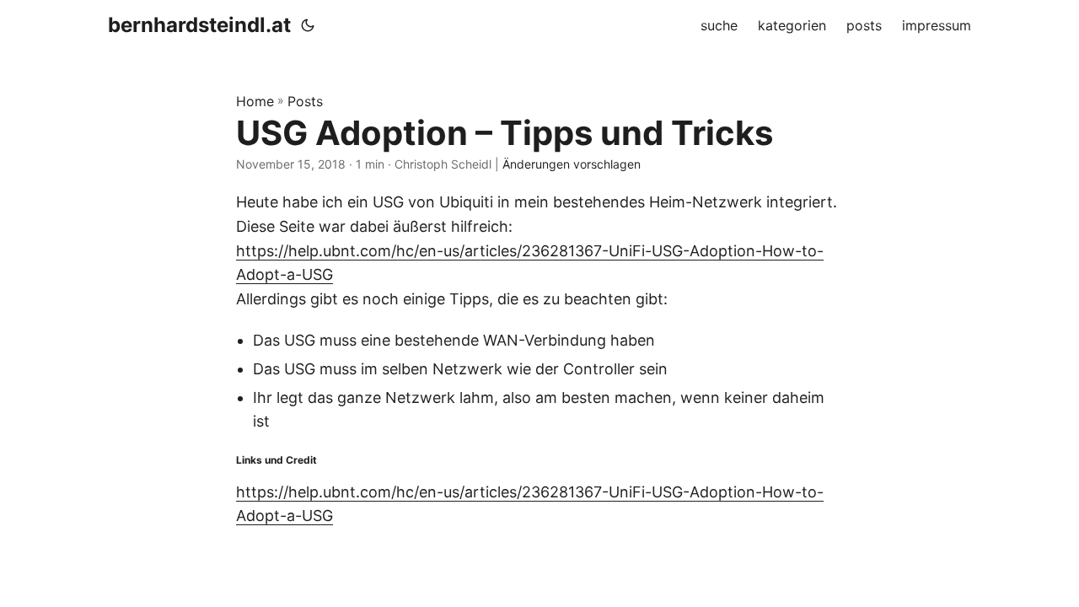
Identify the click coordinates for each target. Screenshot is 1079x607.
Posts (305, 101)
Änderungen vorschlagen (571, 164)
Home (255, 101)
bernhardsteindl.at (199, 25)
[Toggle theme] (308, 25)
